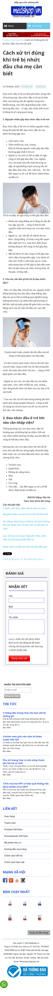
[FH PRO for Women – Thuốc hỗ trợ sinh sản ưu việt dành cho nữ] (10, 906)
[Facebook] (5, 881)
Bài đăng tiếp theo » (34, 559)
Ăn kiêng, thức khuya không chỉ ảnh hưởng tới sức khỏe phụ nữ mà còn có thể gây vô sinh (26, 525)
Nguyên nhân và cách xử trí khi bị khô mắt (25, 514)
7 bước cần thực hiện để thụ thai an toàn (24, 508)
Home (6, 40)
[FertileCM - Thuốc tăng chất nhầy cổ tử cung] (25, 920)
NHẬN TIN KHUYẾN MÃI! (17, 684)
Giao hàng (9, 816)
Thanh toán (10, 823)
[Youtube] (17, 881)
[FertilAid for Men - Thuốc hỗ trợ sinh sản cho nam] (40, 906)
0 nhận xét (27, 86)
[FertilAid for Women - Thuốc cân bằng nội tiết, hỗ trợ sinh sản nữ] (10, 920)
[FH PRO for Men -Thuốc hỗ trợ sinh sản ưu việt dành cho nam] (25, 906)
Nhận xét (40, 86)
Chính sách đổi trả (13, 855)
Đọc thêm (7, 728)
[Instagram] (23, 881)
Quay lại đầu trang (39, 932)
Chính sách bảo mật (14, 862)
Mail (11, 607)
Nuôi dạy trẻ (17, 40)
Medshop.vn (34, 943)
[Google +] (11, 881)
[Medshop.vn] (27, 12)
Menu (11, 26)
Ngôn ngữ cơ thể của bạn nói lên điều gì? (25, 547)
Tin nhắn (13, 617)
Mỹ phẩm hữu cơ (12, 842)
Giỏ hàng (37, 25)
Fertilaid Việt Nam (13, 829)
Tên (11, 596)
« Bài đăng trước (11, 559)
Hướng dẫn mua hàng (15, 849)
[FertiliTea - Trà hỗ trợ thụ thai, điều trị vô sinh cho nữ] (40, 920)
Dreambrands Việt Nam (16, 836)
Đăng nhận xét (19, 658)
